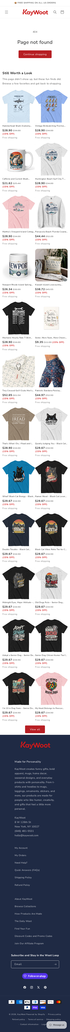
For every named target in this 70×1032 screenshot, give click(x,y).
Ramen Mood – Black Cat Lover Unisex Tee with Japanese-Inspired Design (50, 496)
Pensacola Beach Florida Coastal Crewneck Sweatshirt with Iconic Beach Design (51, 232)
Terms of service (35, 1019)
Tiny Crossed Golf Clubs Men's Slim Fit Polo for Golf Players (17, 390)
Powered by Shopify (35, 1014)
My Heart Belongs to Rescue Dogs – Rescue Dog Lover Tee (49, 708)
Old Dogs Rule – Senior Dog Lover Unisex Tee (49, 602)
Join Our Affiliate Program (29, 943)
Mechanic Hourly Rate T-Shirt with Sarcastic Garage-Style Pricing (16, 338)
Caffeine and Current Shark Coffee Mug (15, 179)
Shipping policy (53, 1019)
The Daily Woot (23, 921)
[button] (6, 12)
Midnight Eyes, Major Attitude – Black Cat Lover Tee (17, 602)
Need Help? (21, 862)
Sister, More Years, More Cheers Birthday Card (50, 338)
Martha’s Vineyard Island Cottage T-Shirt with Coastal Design (18, 232)
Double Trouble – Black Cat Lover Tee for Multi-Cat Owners (17, 549)
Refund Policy (22, 885)
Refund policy (18, 1019)
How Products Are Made (28, 913)
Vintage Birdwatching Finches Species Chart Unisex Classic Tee (51, 126)
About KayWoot (23, 899)
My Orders (20, 855)
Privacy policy (54, 1014)
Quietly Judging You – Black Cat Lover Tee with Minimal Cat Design (50, 443)
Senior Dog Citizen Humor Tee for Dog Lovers (51, 655)
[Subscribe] (55, 964)
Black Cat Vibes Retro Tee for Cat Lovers (51, 549)
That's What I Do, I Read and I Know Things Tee (16, 443)
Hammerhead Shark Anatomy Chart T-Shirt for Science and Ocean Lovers (16, 126)
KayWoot (21, 1014)
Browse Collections (25, 906)
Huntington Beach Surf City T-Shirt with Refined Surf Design (49, 179)
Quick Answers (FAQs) (27, 870)
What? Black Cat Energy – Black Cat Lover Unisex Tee (17, 496)
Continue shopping (35, 54)
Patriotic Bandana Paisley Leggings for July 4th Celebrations (47, 390)
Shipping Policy (23, 877)
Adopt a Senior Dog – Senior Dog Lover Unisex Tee (18, 655)
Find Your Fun (22, 928)
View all (35, 729)
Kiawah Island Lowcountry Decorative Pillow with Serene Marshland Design (49, 285)
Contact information (29, 1024)
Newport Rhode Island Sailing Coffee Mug (16, 285)
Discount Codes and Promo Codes (33, 936)
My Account (21, 848)
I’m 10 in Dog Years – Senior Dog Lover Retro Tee (18, 708)
